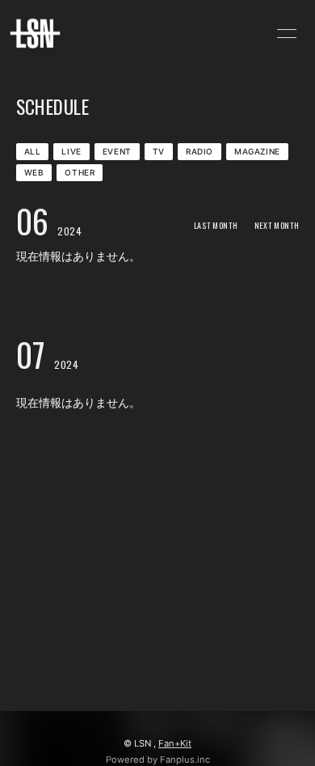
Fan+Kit (174, 743)
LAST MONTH (216, 225)
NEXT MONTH (277, 225)
